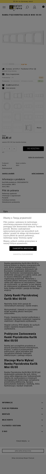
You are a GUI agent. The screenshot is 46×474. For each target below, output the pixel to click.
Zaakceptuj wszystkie (23, 248)
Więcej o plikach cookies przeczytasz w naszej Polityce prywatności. (20, 242)
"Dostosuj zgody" (25, 238)
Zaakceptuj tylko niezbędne (23, 254)
